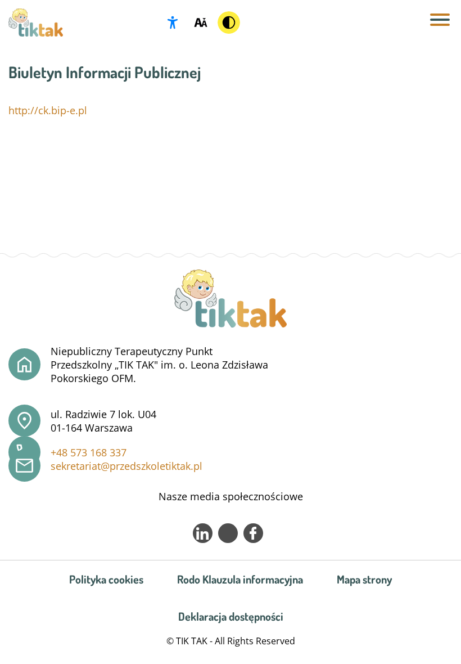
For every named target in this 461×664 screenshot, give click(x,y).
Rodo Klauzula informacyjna (240, 579)
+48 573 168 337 (88, 452)
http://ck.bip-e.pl (47, 110)
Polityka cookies (106, 579)
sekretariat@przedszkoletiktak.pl (126, 466)
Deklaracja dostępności (230, 616)
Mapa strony (364, 579)
